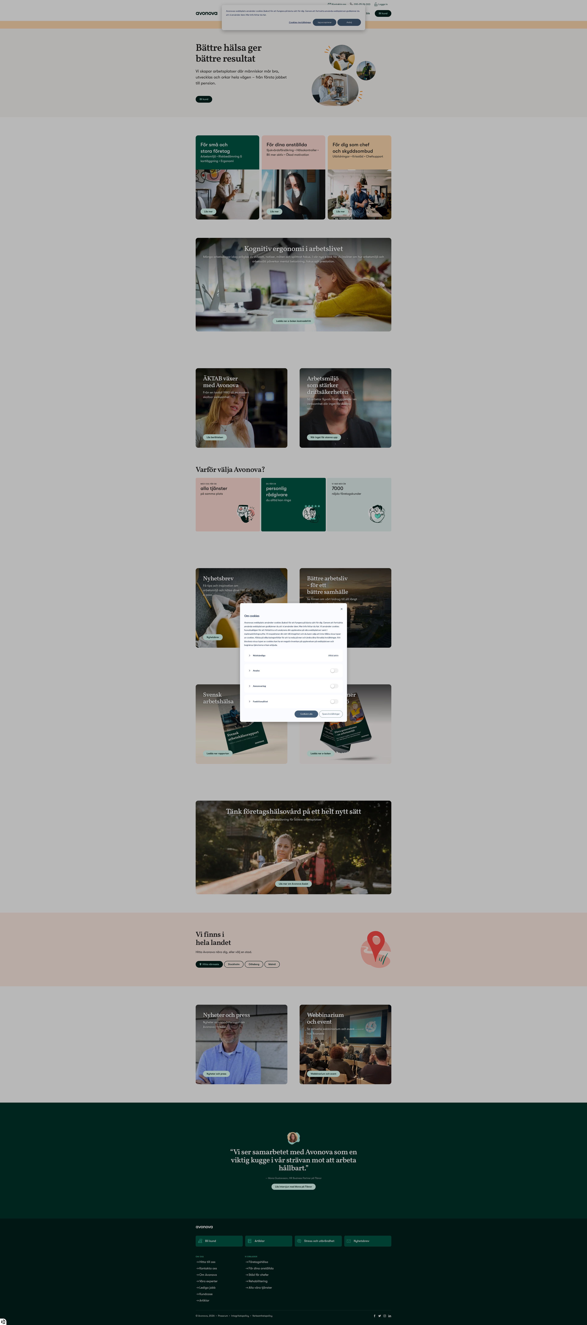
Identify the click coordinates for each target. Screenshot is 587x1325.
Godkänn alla (306, 714)
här (317, 626)
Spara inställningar (331, 714)
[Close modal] (342, 609)
